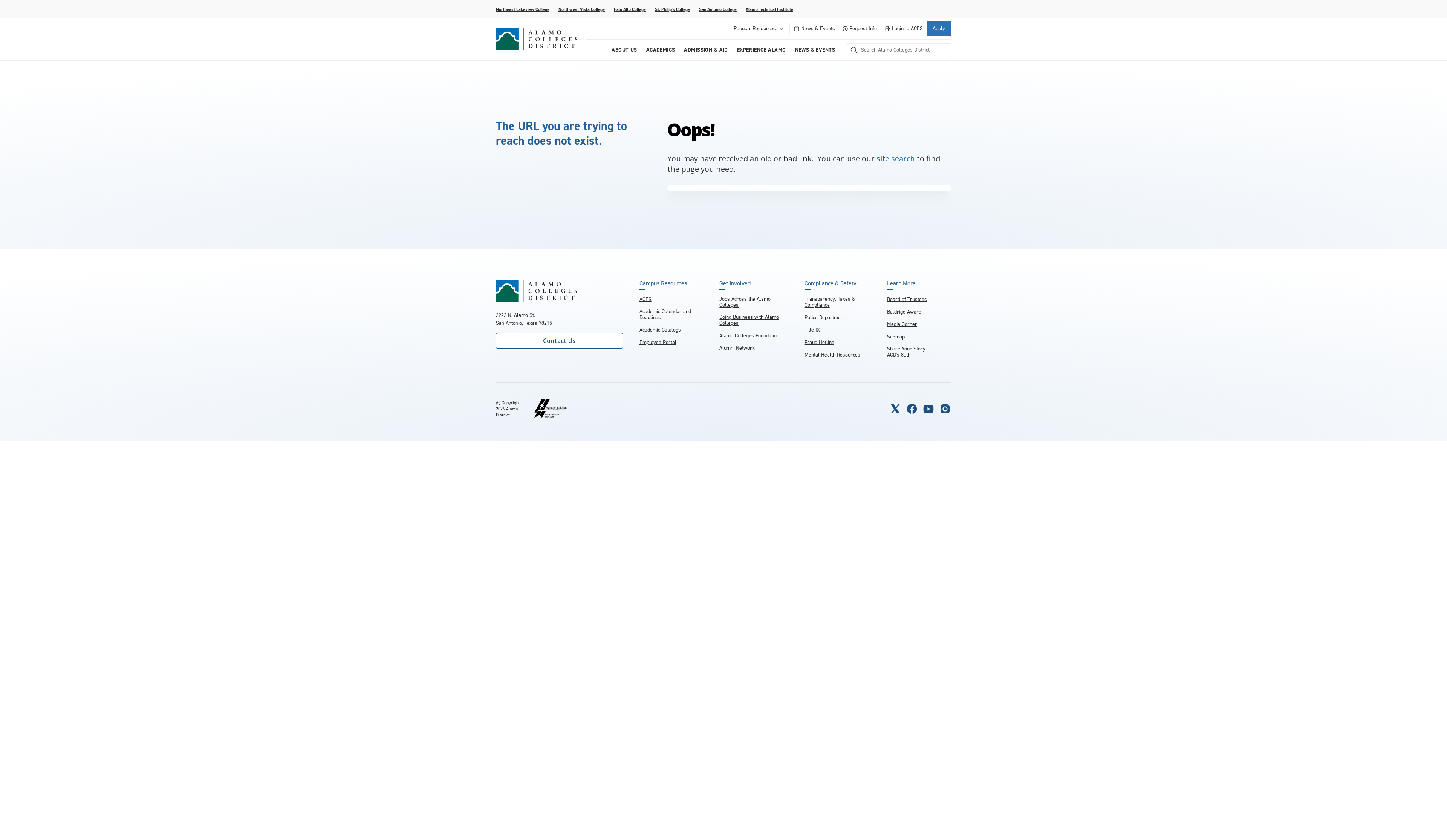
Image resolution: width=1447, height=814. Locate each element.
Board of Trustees (907, 299)
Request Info (863, 28)
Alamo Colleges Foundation (749, 335)
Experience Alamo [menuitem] (761, 50)
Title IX (812, 330)
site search (895, 158)
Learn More (901, 283)
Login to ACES (907, 28)
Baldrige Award (904, 311)
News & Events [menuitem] (815, 50)
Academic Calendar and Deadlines (665, 314)
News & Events (818, 28)
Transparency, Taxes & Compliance (830, 302)
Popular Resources (755, 28)
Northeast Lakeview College (522, 9)
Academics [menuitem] (660, 50)
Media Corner (902, 324)
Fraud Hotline (819, 342)
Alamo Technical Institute (769, 9)
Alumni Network (737, 348)
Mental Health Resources (832, 354)
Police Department (825, 317)
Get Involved (735, 283)
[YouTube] (928, 409)
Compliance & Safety (830, 283)
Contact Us (559, 341)
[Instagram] (945, 409)
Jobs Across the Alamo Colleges (745, 302)
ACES (645, 299)
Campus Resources (663, 283)
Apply (939, 28)
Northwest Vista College (581, 9)
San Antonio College (718, 9)
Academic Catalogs (660, 330)
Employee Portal (657, 342)
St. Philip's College (672, 9)
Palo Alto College (630, 9)
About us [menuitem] (624, 50)
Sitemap (896, 336)
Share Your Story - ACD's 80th (907, 351)
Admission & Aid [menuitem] (706, 50)
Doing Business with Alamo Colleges (749, 320)
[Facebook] (912, 409)
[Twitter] (895, 409)
